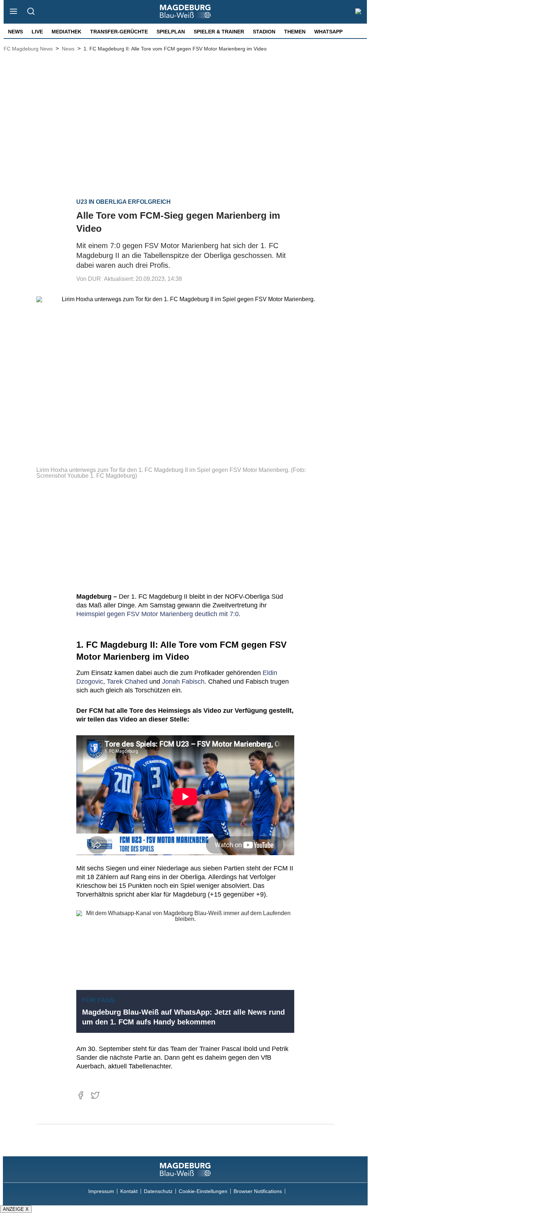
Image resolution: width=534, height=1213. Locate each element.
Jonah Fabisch (183, 681)
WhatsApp (328, 32)
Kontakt (129, 1191)
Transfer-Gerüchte (119, 32)
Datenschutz (158, 1191)
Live (37, 32)
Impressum (101, 1191)
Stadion (264, 32)
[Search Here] (31, 11)
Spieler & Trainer (219, 32)
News (15, 32)
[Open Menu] (13, 11)
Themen (295, 32)
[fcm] (185, 1169)
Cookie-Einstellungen (203, 1191)
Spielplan (171, 32)
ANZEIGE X (16, 1209)
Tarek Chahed (127, 681)
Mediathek (66, 32)
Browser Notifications (258, 1191)
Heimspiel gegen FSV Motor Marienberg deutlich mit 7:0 (157, 614)
